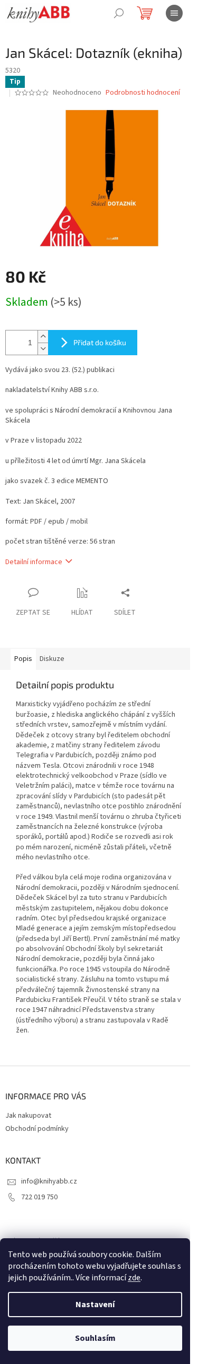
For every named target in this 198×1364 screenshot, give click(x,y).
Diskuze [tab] (52, 659)
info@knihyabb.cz (49, 1181)
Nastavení (95, 1304)
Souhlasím (95, 1338)
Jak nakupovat (28, 1115)
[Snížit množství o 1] (42, 349)
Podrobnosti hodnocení (143, 93)
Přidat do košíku (99, 342)
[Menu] (174, 13)
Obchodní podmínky (37, 1129)
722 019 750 (39, 1197)
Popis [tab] (23, 659)
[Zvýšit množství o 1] (42, 336)
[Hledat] (118, 13)
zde (134, 1277)
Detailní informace (33, 562)
